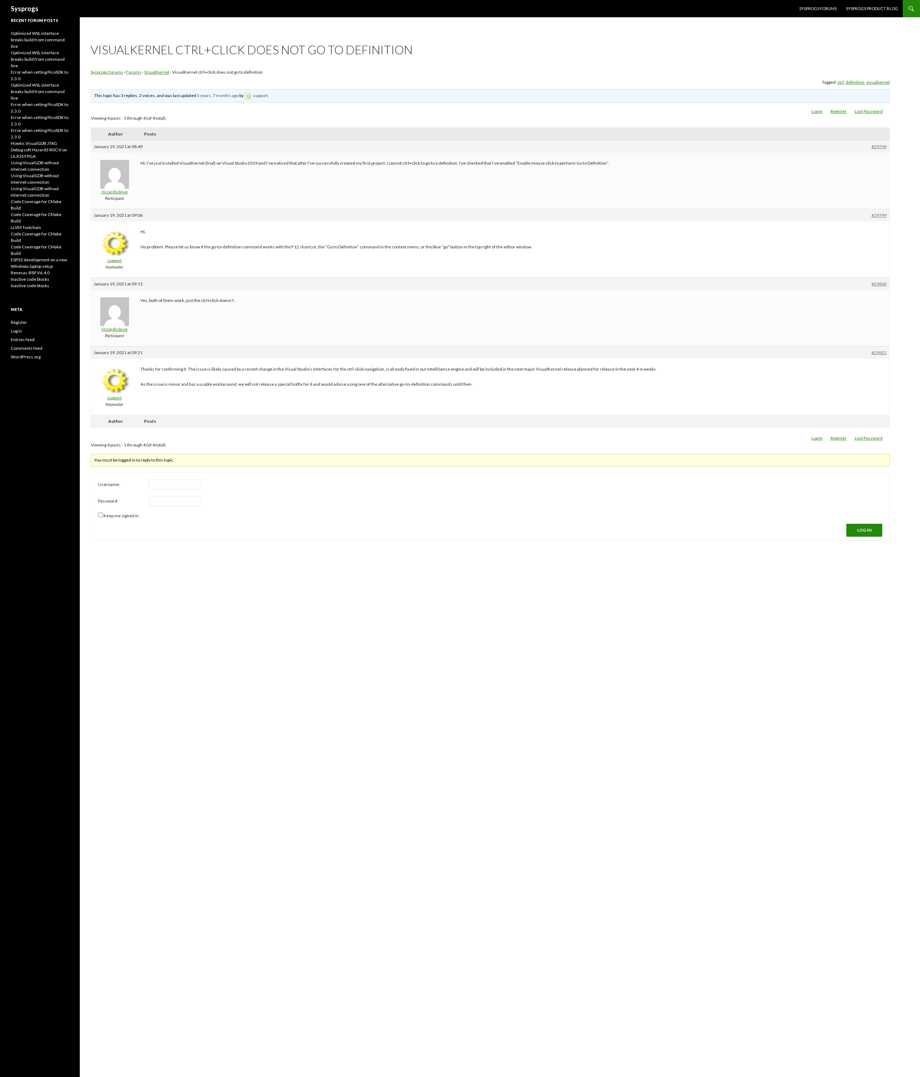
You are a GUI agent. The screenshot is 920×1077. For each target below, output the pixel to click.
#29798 (879, 146)
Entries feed (22, 339)
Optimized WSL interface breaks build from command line (38, 40)
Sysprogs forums (818, 8)
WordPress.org (26, 356)
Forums (133, 72)
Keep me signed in (121, 515)
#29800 (879, 284)
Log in (16, 331)
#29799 (879, 215)
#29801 (879, 352)
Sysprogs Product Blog (872, 8)
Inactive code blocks (30, 279)
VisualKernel (156, 72)
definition (855, 82)
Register (839, 111)
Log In (817, 111)
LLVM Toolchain (26, 227)
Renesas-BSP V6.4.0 (30, 272)
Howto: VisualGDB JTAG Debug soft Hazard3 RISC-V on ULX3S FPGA (39, 150)
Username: (109, 484)
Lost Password (869, 111)
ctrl (840, 82)
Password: (108, 501)
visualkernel (878, 82)
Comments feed (26, 348)
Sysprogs (24, 9)
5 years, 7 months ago (218, 95)
